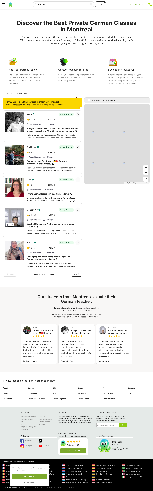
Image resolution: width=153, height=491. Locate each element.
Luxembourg (33, 393)
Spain (130, 393)
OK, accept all (30, 476)
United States (83, 399)
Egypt (80, 388)
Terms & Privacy (44, 422)
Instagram (28, 446)
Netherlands (83, 393)
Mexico (56, 393)
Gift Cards (42, 424)
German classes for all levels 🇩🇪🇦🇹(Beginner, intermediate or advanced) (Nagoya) (43, 331)
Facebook (28, 440)
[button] (10, 224)
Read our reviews (73, 450)
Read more (27, 356)
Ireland (5, 393)
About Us (42, 417)
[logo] (10, 4)
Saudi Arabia (108, 393)
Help (22, 422)
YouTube (46, 446)
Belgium (31, 388)
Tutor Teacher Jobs (45, 419)
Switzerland (7, 399)
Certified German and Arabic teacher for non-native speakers (118, 331)
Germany (131, 388)
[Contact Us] (150, 4)
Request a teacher (26, 419)
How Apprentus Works (28, 417)
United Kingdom (59, 399)
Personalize (29, 482)
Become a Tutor (136, 4)
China (55, 388)
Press (22, 424)
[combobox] (63, 4)
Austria (6, 388)
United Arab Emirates (36, 399)
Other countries (109, 399)
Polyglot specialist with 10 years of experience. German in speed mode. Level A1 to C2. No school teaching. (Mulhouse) (81, 331)
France (105, 388)
